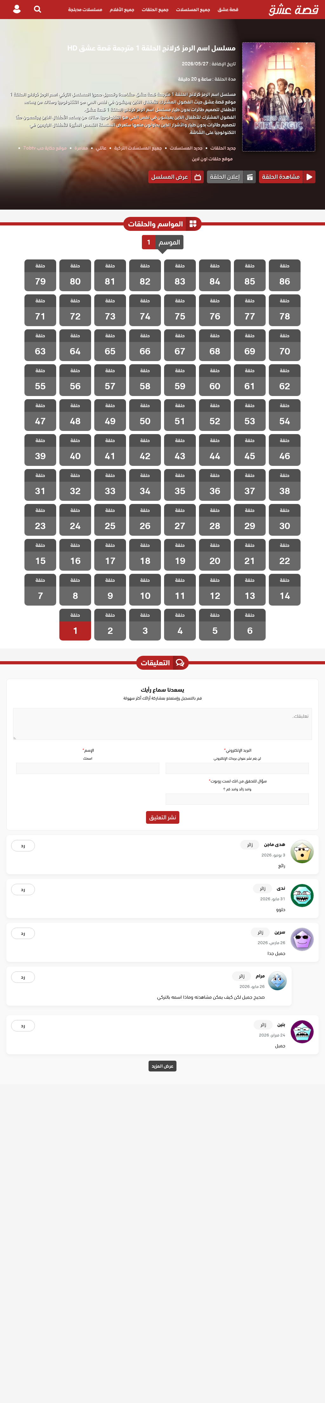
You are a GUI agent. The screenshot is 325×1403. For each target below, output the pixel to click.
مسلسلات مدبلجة (85, 9)
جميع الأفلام (122, 9)
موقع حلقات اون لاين (212, 159)
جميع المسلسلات (193, 9)
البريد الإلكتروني (237, 750)
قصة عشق (228, 9)
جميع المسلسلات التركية (138, 148)
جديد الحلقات (223, 148)
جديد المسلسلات (186, 148)
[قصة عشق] (294, 9)
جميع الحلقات (155, 9)
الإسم (88, 750)
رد (23, 845)
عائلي (101, 148)
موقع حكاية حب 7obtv (45, 148)
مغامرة (81, 148)
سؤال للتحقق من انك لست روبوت (237, 781)
